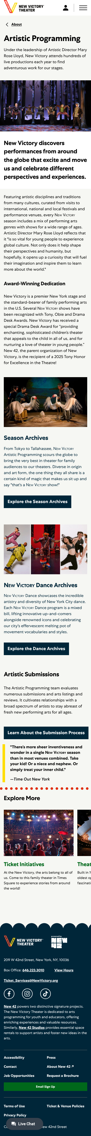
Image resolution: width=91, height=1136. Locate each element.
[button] (83, 8)
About (16, 24)
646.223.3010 (33, 970)
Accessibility (14, 1057)
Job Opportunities (19, 1076)
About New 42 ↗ (60, 1066)
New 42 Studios (31, 1027)
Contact (10, 1066)
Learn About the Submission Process (46, 733)
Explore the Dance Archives (36, 649)
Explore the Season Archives (37, 502)
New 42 (10, 1006)
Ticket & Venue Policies (65, 1106)
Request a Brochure (63, 1076)
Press (51, 1057)
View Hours (63, 970)
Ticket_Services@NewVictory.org (31, 980)
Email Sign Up (45, 1087)
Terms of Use (14, 1106)
